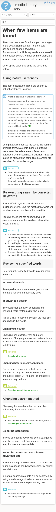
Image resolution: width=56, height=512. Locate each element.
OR (29, 126)
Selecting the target (17, 356)
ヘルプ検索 (25, 15)
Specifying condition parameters (23, 390)
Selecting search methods (20, 423)
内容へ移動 (49, 2)
